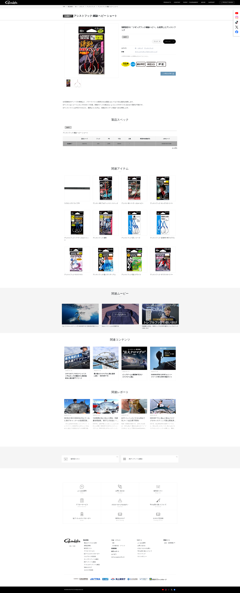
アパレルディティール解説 (92, 564)
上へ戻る (174, 148)
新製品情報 (87, 545)
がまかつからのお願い (144, 548)
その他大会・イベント (118, 545)
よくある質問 (141, 543)
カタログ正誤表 (88, 570)
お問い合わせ (141, 545)
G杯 (113, 543)
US (70, 546)
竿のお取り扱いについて (145, 551)
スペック (168, 41)
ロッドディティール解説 (91, 559)
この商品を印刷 (167, 73)
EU (74, 546)
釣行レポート (115, 551)
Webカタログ (88, 567)
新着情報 (114, 548)
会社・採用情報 (168, 543)
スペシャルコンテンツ (117, 557)
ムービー (114, 554)
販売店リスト (88, 548)
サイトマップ (141, 553)
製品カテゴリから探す (90, 543)
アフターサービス (89, 551)
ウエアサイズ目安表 (90, 556)
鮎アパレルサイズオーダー (92, 553)
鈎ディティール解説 (90, 562)
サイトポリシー (142, 556)
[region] (120, 140)
